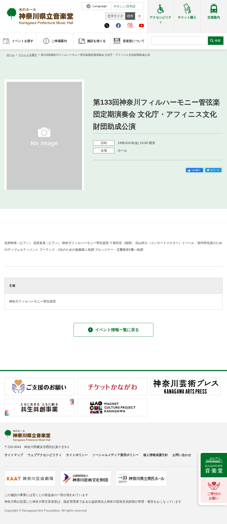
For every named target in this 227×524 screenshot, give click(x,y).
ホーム (11, 54)
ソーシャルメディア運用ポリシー (115, 455)
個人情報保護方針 (155, 455)
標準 (130, 16)
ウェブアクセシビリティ (44, 455)
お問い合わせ (181, 455)
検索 (218, 40)
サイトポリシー (77, 455)
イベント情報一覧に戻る (117, 330)
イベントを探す (27, 54)
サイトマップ (13, 455)
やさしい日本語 (124, 6)
